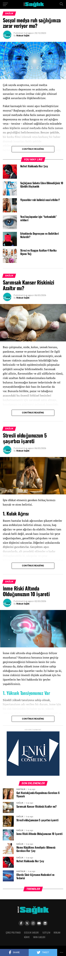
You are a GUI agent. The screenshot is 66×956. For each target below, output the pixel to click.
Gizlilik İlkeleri (31, 932)
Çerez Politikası (13, 932)
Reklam (57, 932)
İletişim (46, 932)
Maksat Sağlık (22, 35)
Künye (27, 937)
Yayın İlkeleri (39, 937)
